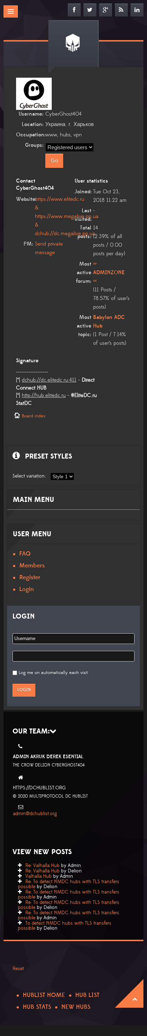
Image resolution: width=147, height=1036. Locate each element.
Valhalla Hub (38, 876)
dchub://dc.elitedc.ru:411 (49, 380)
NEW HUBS (75, 1007)
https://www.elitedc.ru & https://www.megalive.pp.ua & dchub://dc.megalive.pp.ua (66, 216)
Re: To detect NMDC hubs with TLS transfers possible (68, 884)
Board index (33, 416)
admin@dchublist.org (35, 813)
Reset (18, 968)
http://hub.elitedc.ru (44, 395)
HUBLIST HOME (44, 995)
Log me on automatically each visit (53, 673)
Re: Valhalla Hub (42, 865)
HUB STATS (37, 1007)
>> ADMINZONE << (109, 273)
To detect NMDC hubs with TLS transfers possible (64, 925)
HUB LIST (87, 995)
